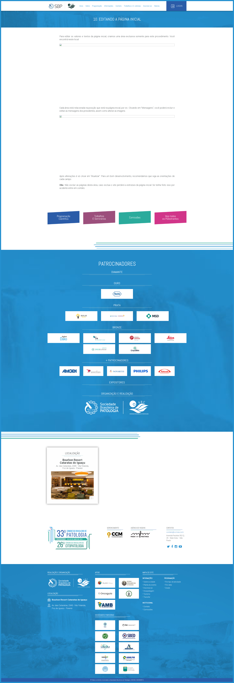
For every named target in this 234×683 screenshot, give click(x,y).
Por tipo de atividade (173, 582)
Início (81, 6)
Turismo (147, 594)
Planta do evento (150, 585)
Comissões (148, 610)
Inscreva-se (147, 6)
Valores (157, 6)
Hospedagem (149, 591)
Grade (167, 588)
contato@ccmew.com (175, 532)
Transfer (147, 597)
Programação (97, 6)
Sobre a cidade (149, 582)
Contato (119, 6)
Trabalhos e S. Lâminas (132, 6)
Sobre (88, 6)
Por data (168, 585)
